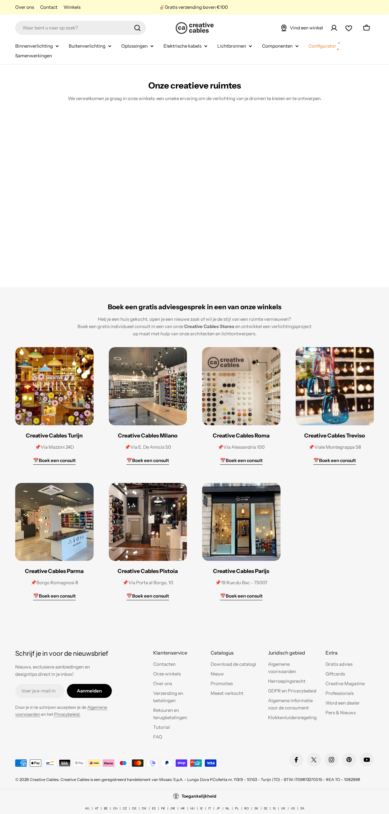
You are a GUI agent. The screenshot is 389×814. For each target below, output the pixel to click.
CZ (125, 808)
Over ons (24, 7)
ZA (302, 808)
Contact (48, 7)
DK (144, 808)
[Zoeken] (137, 28)
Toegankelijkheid (198, 796)
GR (172, 808)
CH (115, 808)
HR (183, 808)
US (293, 808)
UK (283, 808)
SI (274, 808)
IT (209, 808)
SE (265, 808)
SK (256, 808)
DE (134, 808)
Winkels (72, 7)
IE (201, 808)
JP (218, 808)
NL (227, 808)
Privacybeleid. (67, 714)
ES (154, 808)
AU (87, 808)
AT (96, 808)
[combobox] (80, 28)
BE (106, 808)
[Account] (334, 28)
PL (237, 808)
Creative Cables (44, 779)
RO (246, 808)
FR (163, 808)
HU (192, 808)
